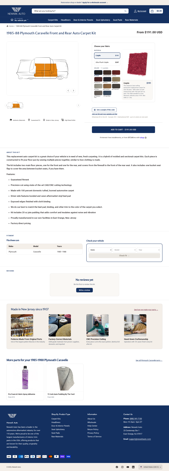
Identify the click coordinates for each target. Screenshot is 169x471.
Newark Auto (16, 467)
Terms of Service (94, 436)
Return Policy (92, 429)
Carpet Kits (56, 419)
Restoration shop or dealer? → (84, 2)
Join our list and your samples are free (104, 114)
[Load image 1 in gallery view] (15, 105)
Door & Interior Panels (60, 426)
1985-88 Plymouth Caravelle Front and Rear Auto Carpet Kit (38, 26)
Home (11, 26)
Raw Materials (57, 436)
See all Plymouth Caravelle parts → (149, 360)
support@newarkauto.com (140, 439)
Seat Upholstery (58, 429)
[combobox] (80, 11)
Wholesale (91, 422)
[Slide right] (73, 91)
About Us (91, 419)
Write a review (84, 290)
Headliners (55, 422)
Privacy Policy (93, 433)
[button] (156, 11)
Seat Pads (55, 433)
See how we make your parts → (146, 310)
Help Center (92, 426)
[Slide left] (68, 91)
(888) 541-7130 (136, 419)
